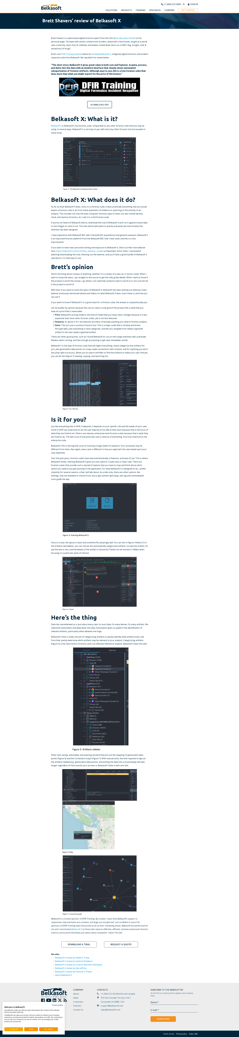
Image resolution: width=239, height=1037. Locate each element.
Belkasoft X (56, 125)
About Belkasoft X (63, 975)
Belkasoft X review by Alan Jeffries (71, 968)
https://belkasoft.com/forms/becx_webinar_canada (79, 251)
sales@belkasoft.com (110, 1009)
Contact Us (78, 1009)
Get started (188, 10)
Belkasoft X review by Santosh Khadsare (73, 961)
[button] (111, 10)
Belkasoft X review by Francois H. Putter (73, 971)
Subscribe (163, 1019)
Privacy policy (181, 1034)
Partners (77, 1005)
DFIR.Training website (71, 54)
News (75, 997)
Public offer (193, 1034)
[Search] (184, 4)
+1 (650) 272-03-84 (109, 993)
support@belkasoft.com (112, 1005)
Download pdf (100, 104)
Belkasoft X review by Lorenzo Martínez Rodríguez (78, 964)
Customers (78, 1001)
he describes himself (125, 38)
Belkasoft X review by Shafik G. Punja (72, 957)
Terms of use (168, 1034)
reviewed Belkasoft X (101, 54)
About (76, 993)
